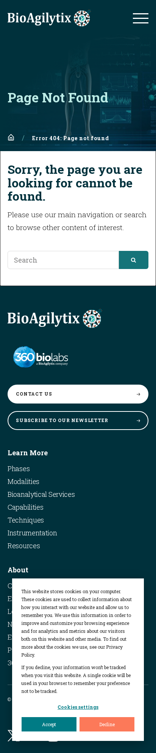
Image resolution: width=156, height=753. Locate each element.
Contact (34, 394)
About (18, 569)
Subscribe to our (62, 420)
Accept (49, 724)
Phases (19, 468)
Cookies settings (78, 707)
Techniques (26, 519)
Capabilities (25, 507)
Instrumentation (32, 532)
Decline (107, 724)
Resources (24, 545)
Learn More (28, 452)
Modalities (23, 481)
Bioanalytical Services (41, 494)
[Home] (11, 137)
